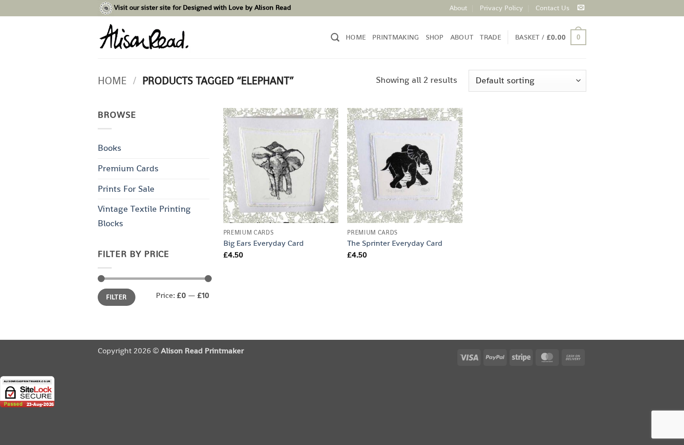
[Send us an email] (580, 8)
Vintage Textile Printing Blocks (144, 216)
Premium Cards (128, 168)
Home (356, 37)
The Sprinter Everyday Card (395, 243)
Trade (490, 37)
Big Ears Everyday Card (263, 243)
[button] (550, 37)
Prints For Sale (126, 189)
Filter (116, 297)
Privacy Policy (501, 7)
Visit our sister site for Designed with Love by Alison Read (202, 7)
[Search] (335, 37)
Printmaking (395, 37)
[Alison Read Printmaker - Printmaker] (144, 37)
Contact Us (553, 7)
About (458, 7)
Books (109, 148)
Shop (435, 37)
